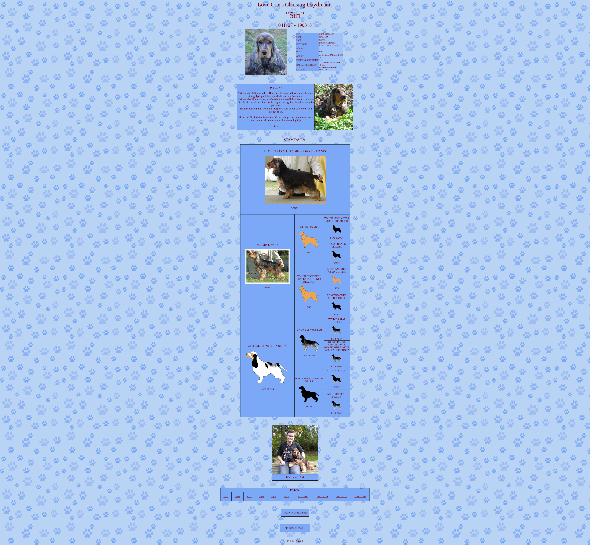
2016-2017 (341, 496)
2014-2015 (322, 496)
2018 (360, 496)
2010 (286, 496)
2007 (249, 496)
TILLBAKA (294, 541)
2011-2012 (303, 496)
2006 (237, 496)
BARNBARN (298, 528)
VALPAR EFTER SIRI (295, 512)
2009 (273, 496)
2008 (261, 496)
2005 (225, 496)
